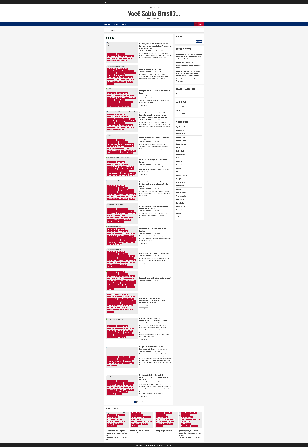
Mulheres (119, 285)
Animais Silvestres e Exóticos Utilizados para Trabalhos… (154, 138)
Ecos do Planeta (120, 75)
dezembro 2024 (180, 114)
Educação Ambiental (113, 77)
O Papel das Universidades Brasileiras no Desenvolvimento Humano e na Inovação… (153, 347)
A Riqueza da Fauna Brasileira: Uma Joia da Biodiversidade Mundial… (153, 207)
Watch (201, 24)
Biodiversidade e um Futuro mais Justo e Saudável (152, 229)
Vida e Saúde (111, 244)
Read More (144, 61)
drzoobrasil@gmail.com (146, 50)
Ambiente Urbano (112, 118)
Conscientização (112, 58)
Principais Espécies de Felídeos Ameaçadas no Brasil (154, 91)
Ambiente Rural (123, 56)
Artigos (131, 56)
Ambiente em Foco (112, 56)
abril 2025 (179, 110)
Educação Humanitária (126, 77)
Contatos (123, 24)
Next (141, 402)
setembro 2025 (180, 107)
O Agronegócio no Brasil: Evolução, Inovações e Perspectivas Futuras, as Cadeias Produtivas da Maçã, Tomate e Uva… (122, 52)
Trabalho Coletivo (128, 79)
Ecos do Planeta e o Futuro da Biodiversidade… (154, 253)
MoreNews (160, 445)
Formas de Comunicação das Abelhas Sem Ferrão (153, 160)
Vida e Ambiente (122, 60)
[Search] (192, 24)
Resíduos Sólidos (128, 305)
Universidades (111, 81)
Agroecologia (121, 54)
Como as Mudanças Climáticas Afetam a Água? (155, 278)
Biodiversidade (112, 73)
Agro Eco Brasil (112, 54)
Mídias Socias (117, 104)
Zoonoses (130, 81)
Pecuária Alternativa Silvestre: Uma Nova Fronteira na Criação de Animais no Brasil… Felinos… (153, 184)
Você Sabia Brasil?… (154, 13)
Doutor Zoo (121, 58)
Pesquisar (179, 37)
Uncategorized (180, 199)
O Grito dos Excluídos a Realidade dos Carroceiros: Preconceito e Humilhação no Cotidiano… (153, 377)
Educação (128, 58)
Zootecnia (110, 84)
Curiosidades (131, 73)
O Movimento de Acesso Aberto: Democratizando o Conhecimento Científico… (154, 319)
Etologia (110, 79)
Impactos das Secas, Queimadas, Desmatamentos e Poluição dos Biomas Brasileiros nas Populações (152, 300)
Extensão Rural (112, 60)
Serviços (116, 24)
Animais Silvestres (122, 71)
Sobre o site (107, 24)
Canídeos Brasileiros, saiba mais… (150, 69)
